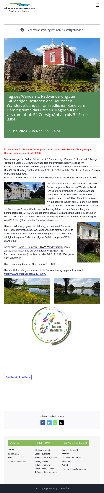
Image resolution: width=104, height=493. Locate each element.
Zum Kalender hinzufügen (18, 377)
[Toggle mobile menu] (98, 5)
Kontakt (37, 488)
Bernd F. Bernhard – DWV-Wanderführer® (40, 247)
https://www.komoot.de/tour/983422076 (25, 273)
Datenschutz (64, 488)
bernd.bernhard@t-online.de (25, 254)
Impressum (49, 488)
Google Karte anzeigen (47, 472)
